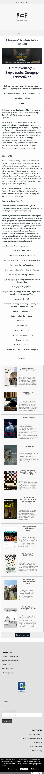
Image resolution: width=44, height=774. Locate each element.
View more (4, 766)
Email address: (9, 710)
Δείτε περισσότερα (22, 635)
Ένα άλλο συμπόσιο (10, 454)
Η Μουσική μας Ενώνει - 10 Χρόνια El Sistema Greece (10, 537)
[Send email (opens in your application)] (26, 2)
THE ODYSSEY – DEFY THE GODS (10, 401)
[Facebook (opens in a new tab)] (16, 2)
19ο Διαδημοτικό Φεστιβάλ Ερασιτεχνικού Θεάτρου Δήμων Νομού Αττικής (10, 508)
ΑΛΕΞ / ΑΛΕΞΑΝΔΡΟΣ (10, 428)
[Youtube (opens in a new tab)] (23, 2)
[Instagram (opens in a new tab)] (18, 2)
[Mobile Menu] (18, 33)
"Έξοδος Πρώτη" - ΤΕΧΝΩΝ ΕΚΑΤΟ (10, 563)
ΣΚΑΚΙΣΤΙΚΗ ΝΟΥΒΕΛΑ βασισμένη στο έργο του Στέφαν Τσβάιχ (10, 480)
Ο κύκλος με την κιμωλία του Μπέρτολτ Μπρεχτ (10, 590)
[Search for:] (26, 33)
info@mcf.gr (9, 673)
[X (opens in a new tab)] (13, 2)
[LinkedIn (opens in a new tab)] (21, 2)
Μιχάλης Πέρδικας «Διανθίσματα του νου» (10, 618)
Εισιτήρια (22, 103)
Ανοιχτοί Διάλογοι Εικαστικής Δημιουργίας (10, 376)
